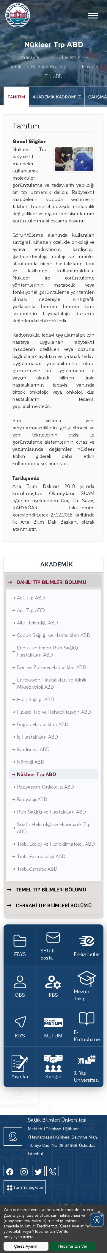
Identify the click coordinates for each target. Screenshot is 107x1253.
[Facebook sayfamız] (10, 1171)
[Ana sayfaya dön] (17, 14)
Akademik (69, 57)
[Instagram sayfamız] (24, 1171)
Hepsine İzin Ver (72, 1246)
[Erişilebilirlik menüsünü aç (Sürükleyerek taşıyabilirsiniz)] (97, 1220)
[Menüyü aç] (93, 15)
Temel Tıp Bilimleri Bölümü (51, 889)
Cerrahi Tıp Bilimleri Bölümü (54, 905)
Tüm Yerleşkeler (28, 1187)
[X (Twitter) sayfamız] (38, 1171)
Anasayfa (29, 57)
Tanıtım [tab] (16, 96)
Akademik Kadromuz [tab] (57, 96)
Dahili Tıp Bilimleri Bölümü (37, 66)
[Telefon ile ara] (52, 1171)
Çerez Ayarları (26, 1246)
